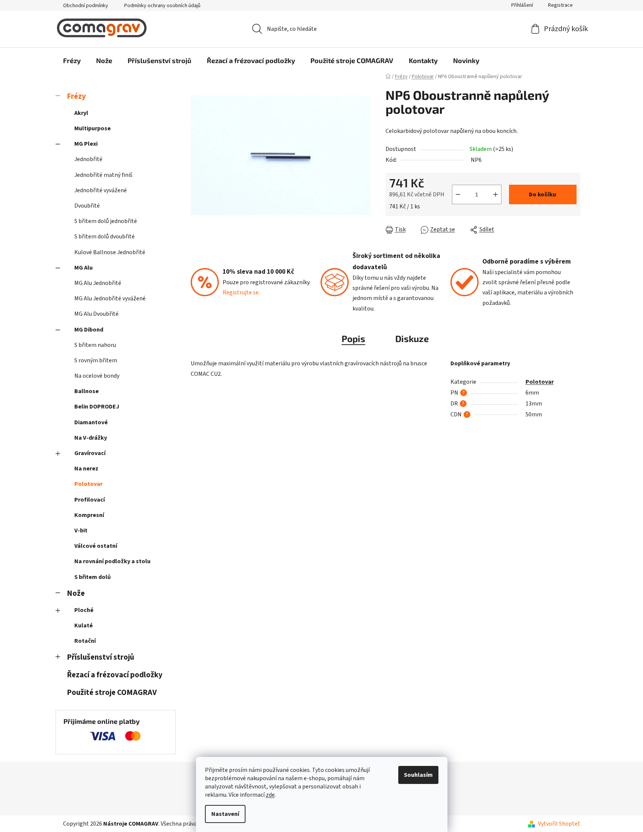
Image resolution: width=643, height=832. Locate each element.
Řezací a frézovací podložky (115, 674)
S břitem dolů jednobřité (105, 221)
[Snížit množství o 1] (458, 194)
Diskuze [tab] (412, 338)
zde (270, 795)
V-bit (80, 530)
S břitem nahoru (95, 345)
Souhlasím (418, 775)
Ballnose (86, 391)
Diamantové (91, 422)
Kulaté (83, 625)
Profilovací (89, 500)
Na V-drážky (90, 438)
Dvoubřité (87, 206)
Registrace (560, 5)
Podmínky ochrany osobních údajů (162, 5)
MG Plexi (86, 144)
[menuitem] (72, 60)
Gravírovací (89, 453)
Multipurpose (92, 128)
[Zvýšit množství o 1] (495, 194)
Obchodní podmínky (85, 5)
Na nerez (86, 468)
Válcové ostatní (95, 546)
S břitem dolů (92, 577)
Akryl (81, 113)
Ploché (83, 610)
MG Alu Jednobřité (97, 283)
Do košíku (542, 194)
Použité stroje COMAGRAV (112, 692)
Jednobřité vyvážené (100, 190)
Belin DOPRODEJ (96, 406)
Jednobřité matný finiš (103, 175)
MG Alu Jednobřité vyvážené (110, 298)
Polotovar (88, 484)
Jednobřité (88, 159)
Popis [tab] (353, 338)
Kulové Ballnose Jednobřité (109, 252)
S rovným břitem (95, 360)
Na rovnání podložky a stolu (112, 561)
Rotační (85, 641)
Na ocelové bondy (96, 376)
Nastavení (225, 814)
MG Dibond (88, 330)
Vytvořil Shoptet (559, 824)
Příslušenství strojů (100, 657)
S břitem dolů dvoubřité (104, 236)
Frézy (76, 96)
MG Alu (83, 268)
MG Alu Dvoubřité (96, 314)
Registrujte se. (241, 292)
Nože (76, 593)
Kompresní (89, 515)
